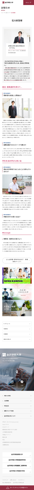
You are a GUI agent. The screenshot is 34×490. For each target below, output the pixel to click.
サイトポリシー (21, 480)
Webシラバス (5, 424)
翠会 (3, 439)
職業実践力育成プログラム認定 (9, 429)
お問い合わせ (13, 480)
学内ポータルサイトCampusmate (10, 422)
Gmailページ (5, 427)
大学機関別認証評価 (7, 432)
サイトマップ (5, 480)
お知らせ (7, 12)
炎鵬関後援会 (5, 444)
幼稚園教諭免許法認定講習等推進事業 (11, 442)
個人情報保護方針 (6, 482)
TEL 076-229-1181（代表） (8, 360)
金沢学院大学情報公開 (18, 482)
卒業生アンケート (6, 434)
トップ (2, 12)
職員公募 (4, 437)
